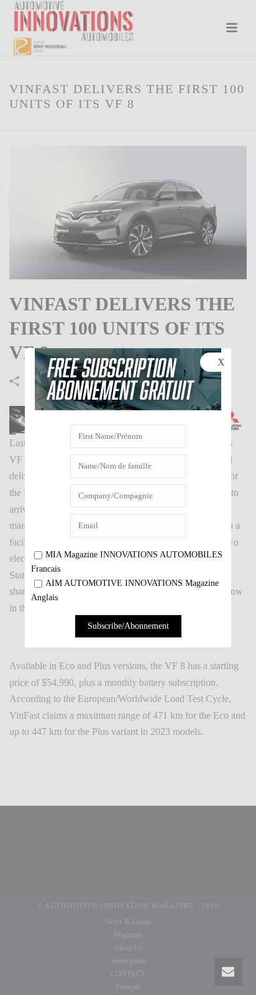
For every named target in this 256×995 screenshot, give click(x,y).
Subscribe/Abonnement (128, 626)
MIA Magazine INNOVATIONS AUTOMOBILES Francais (126, 562)
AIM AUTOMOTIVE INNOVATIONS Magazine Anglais (125, 590)
